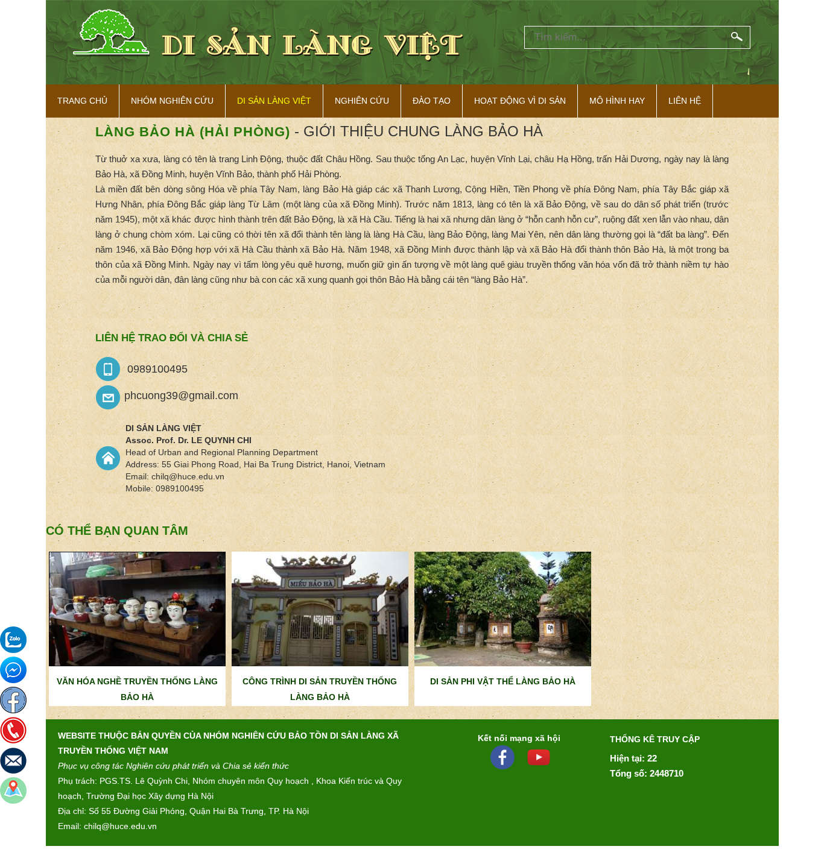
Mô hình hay (617, 101)
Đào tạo (432, 101)
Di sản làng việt (274, 101)
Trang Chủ (82, 101)
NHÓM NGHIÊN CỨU (172, 101)
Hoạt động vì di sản (520, 101)
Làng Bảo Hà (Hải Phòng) (192, 131)
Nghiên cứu (362, 101)
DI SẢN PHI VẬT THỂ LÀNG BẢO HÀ (502, 681)
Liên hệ (684, 101)
